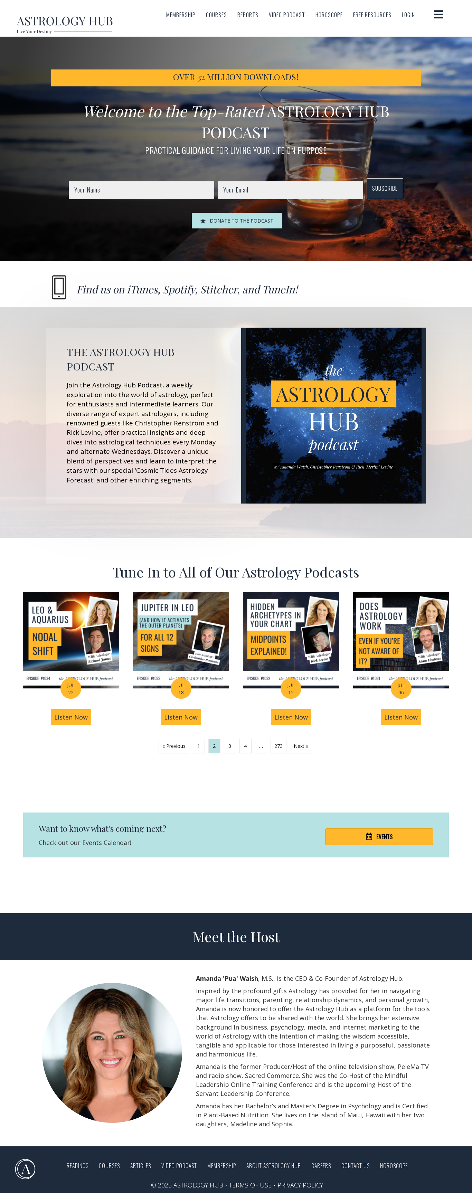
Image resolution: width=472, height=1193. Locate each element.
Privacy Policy (300, 1185)
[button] (385, 188)
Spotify (179, 289)
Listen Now (72, 717)
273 (278, 746)
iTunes (142, 289)
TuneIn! (280, 289)
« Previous (174, 746)
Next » (301, 746)
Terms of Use (250, 1185)
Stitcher (218, 289)
